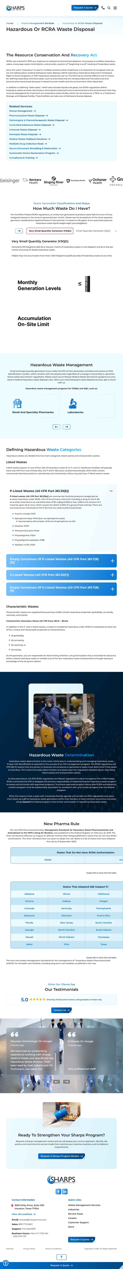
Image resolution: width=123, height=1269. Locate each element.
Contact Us (60, 1010)
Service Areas (75, 1214)
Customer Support (78, 1222)
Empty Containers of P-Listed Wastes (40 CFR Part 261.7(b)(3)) (54, 560)
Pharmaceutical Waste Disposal (26, 115)
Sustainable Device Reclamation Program (32, 153)
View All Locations (22, 1214)
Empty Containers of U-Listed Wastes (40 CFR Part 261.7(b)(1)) (54, 589)
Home (9, 23)
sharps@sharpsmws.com (32, 1219)
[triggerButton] (5, 1263)
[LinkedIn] (65, 1191)
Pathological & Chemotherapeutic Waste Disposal (37, 120)
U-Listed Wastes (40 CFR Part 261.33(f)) (39, 575)
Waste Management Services (37, 23)
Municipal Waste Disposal (23, 134)
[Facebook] (58, 1191)
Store (71, 1226)
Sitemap (9, 1249)
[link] (103, 8)
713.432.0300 (29, 1229)
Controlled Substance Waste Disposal (30, 125)
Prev (56, 426)
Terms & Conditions (53, 1249)
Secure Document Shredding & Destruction (33, 148)
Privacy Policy (29, 1249)
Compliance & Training (21, 157)
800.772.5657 (26, 1224)
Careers (72, 1218)
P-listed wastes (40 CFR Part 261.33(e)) (39, 491)
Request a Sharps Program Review (60, 1156)
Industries (73, 1209)
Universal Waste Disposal (23, 129)
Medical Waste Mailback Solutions (28, 139)
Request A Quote (83, 7)
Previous (56, 1081)
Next (19, 230)
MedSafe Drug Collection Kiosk (26, 143)
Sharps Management (20, 111)
